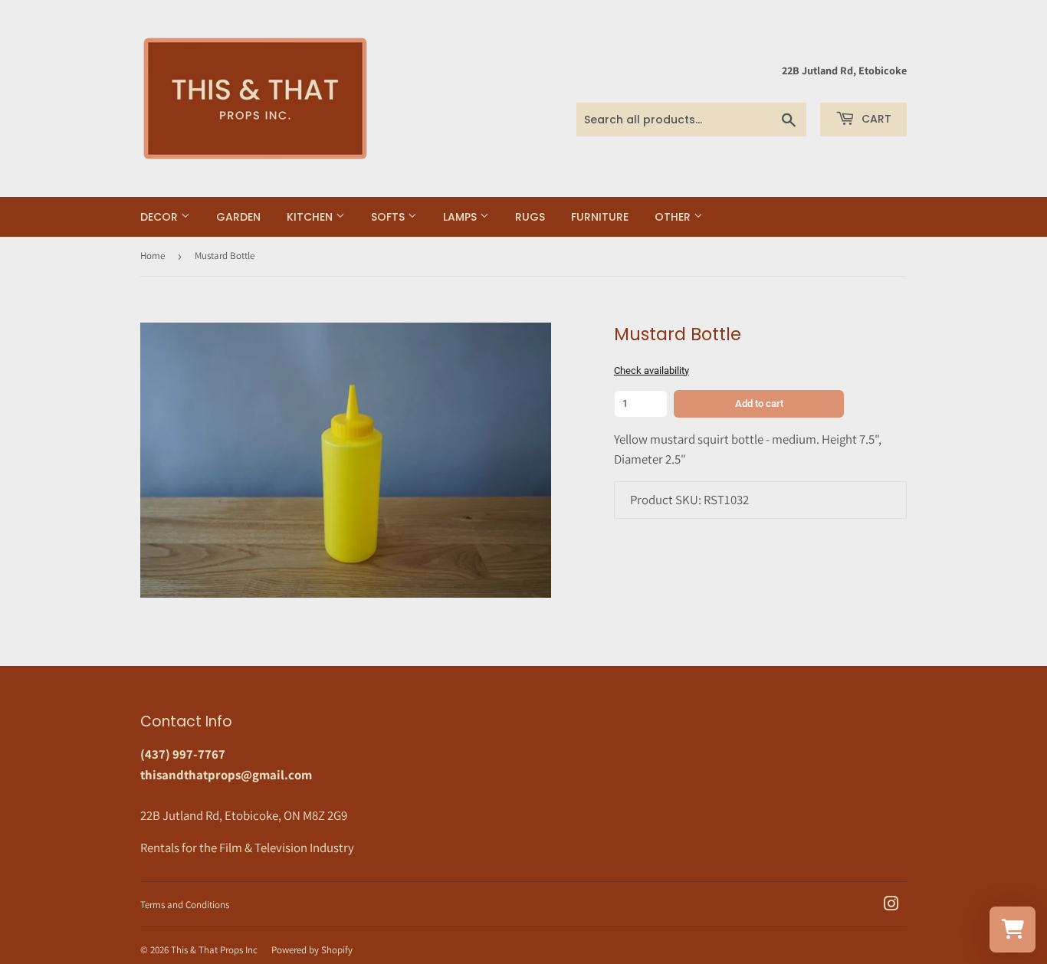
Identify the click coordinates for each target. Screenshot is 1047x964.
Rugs (530, 217)
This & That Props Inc (214, 949)
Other (674, 217)
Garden (238, 217)
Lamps (461, 217)
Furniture (600, 217)
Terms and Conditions (184, 904)
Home (152, 255)
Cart (874, 118)
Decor (160, 217)
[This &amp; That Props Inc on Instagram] (891, 905)
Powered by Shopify (312, 949)
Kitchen (311, 217)
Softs (389, 217)
